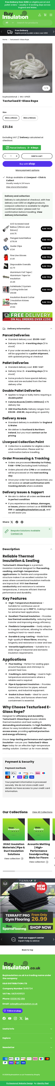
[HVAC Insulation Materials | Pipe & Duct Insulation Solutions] (14, 829)
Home (5, 39)
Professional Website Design (19, 1083)
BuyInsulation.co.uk (16, 1075)
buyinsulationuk (10, 96)
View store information (17, 187)
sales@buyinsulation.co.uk (23, 1003)
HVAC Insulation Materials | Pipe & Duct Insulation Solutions (14, 849)
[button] (45, 15)
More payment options (27, 170)
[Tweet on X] (11, 522)
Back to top (27, 950)
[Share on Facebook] (16, 522)
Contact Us (17, 533)
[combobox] (27, 23)
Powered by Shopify (32, 1075)
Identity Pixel (43, 1083)
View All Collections (42, 812)
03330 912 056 (17, 998)
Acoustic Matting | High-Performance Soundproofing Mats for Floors (39, 850)
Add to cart (36, 156)
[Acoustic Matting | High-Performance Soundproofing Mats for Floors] (39, 829)
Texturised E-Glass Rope (19, 39)
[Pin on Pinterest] (22, 522)
